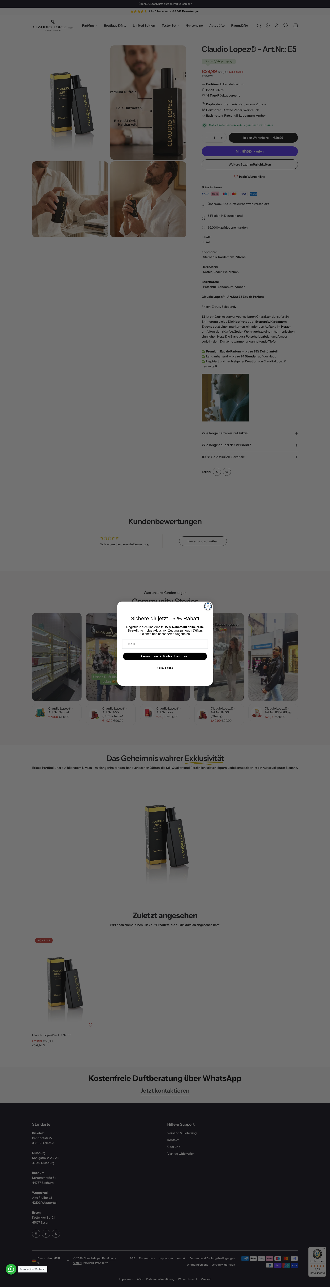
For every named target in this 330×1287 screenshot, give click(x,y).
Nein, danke (165, 668)
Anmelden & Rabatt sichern (165, 656)
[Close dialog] (208, 606)
